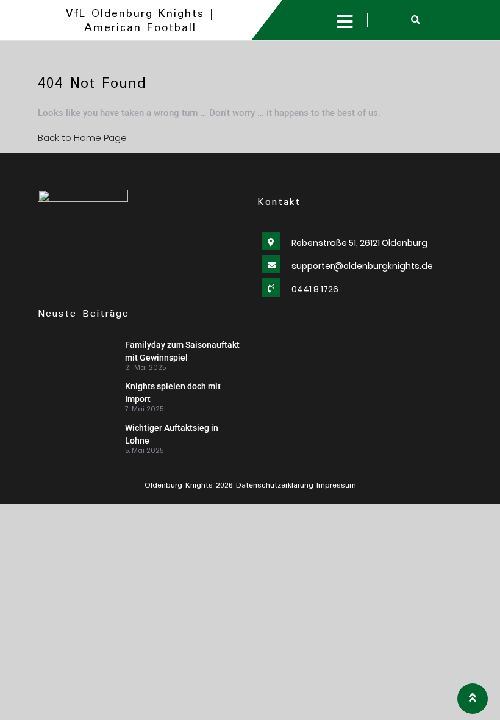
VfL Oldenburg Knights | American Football (140, 21)
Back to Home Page (82, 137)
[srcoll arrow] (472, 698)
